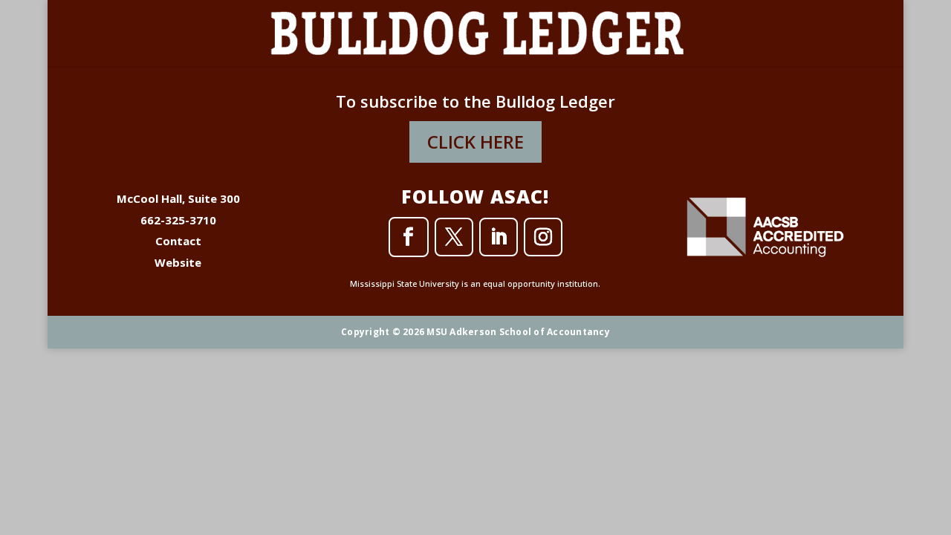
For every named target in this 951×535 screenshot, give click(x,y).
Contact (178, 240)
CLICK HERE (475, 141)
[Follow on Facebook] (409, 237)
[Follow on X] (454, 237)
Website (178, 262)
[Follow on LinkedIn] (498, 237)
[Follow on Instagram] (543, 237)
